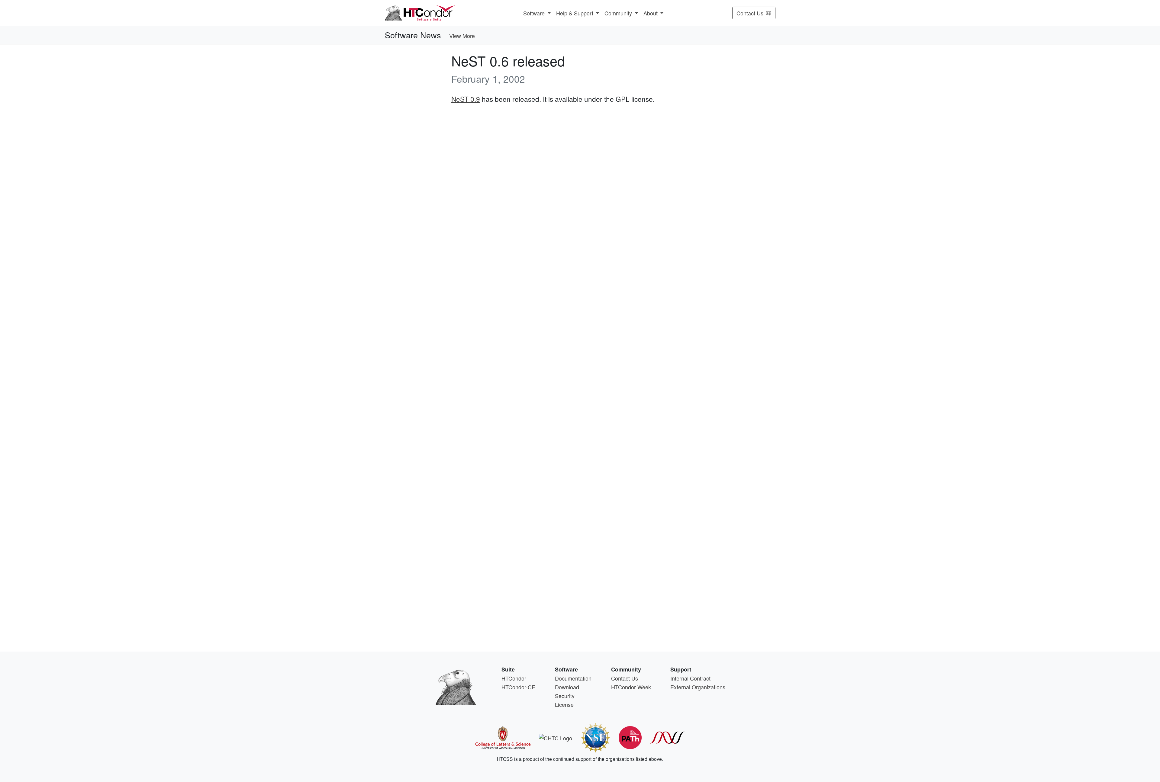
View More (462, 36)
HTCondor (513, 678)
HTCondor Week (631, 687)
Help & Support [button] (575, 13)
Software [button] (534, 13)
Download (567, 687)
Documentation (573, 678)
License (564, 704)
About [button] (651, 13)
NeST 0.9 (465, 99)
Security (565, 696)
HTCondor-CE (518, 687)
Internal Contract (690, 678)
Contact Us (749, 13)
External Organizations (697, 687)
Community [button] (618, 13)
